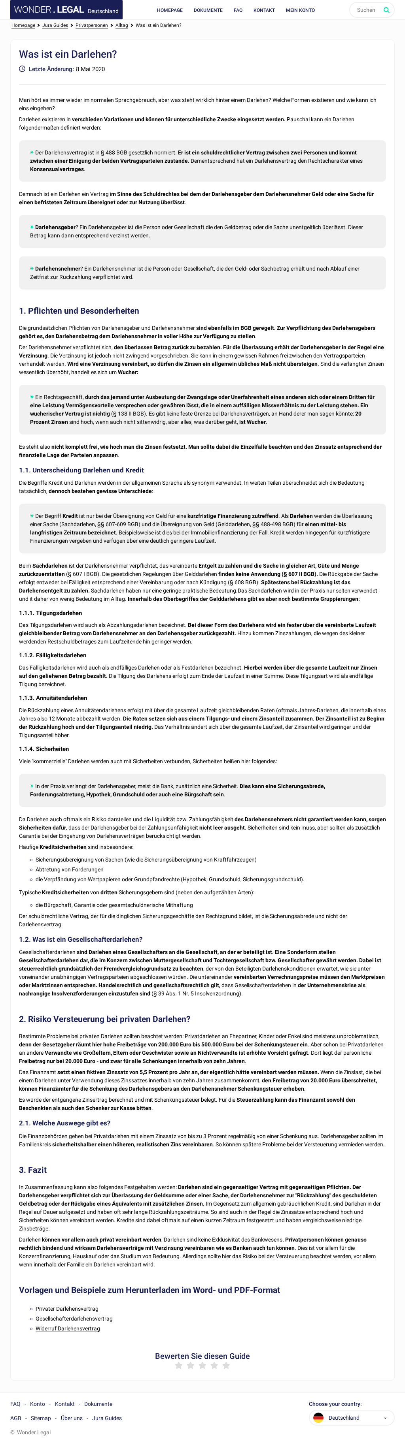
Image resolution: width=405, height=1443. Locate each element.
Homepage (170, 10)
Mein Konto (300, 10)
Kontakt (264, 10)
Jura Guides (107, 1418)
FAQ (238, 10)
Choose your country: (335, 1404)
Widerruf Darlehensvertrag (68, 1328)
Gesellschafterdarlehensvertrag (74, 1318)
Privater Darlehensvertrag (67, 1309)
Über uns (72, 1418)
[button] (385, 1418)
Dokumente (208, 10)
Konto (37, 1404)
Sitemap (41, 1418)
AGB (15, 1418)
